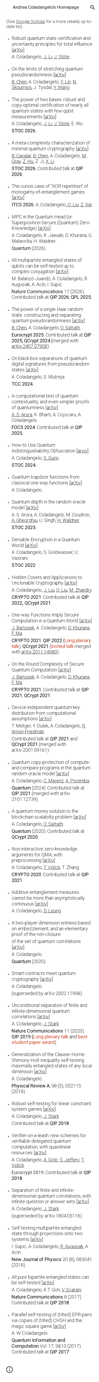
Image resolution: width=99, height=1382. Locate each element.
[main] (49, 687)
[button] (6, 7)
